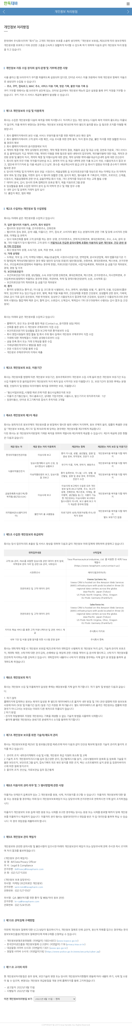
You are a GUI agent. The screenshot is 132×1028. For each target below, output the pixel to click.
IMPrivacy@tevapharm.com (29, 869)
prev (4, 11)
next (128, 11)
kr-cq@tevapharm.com (27, 901)
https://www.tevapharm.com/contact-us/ (97, 566)
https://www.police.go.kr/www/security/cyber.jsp (72, 952)
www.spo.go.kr (58, 948)
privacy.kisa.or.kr (76, 944)
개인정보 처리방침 (66, 11)
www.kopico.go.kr (67, 941)
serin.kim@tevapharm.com (29, 887)
